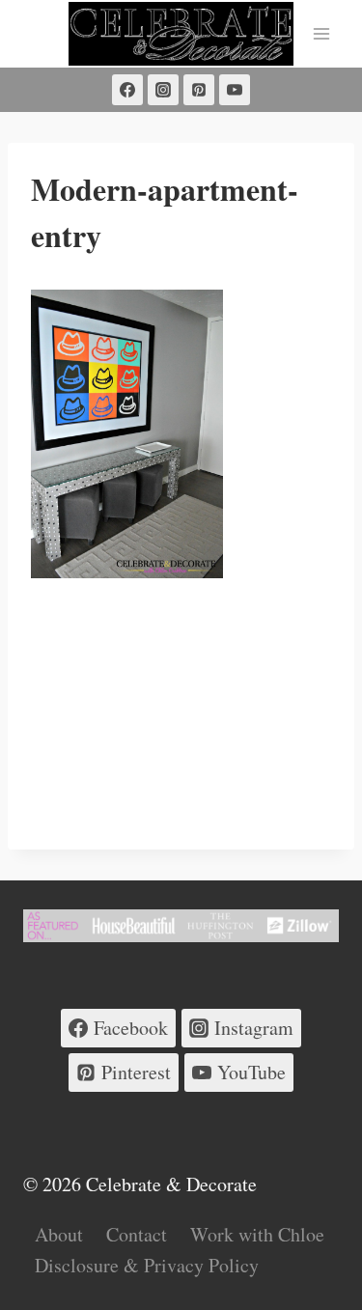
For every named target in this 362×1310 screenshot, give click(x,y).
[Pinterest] (198, 89)
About (59, 1234)
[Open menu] (321, 33)
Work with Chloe (257, 1234)
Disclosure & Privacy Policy (147, 1265)
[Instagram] (163, 89)
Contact (136, 1234)
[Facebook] (127, 89)
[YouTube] (234, 89)
